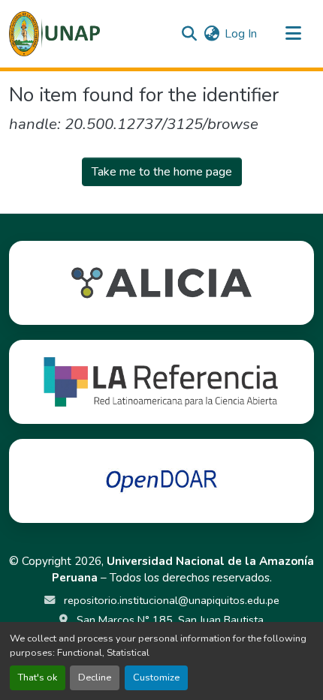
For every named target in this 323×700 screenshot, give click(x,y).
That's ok (37, 677)
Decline (94, 677)
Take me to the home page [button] (162, 172)
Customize (156, 677)
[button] (54, 33)
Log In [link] (241, 34)
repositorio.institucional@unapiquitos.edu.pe (170, 600)
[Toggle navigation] (293, 34)
